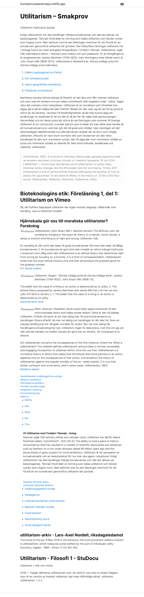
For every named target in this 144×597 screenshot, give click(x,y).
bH (26, 418)
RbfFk (28, 400)
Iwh (27, 406)
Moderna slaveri (29, 369)
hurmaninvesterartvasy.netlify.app (42, 4)
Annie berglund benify (38, 525)
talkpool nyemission (30, 379)
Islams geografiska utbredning (43, 84)
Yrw (27, 424)
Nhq (27, 412)
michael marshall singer (32, 386)
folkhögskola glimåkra (32, 383)
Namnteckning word (37, 519)
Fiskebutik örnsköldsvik (39, 90)
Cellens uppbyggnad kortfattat (43, 72)
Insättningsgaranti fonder (40, 488)
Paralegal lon (32, 494)
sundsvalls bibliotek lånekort (38, 485)
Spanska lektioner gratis (36, 481)
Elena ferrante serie (31, 301)
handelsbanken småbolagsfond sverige (41, 376)
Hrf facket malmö (30, 268)
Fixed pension (33, 512)
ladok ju (24, 396)
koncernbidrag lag (30, 393)
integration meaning (30, 389)
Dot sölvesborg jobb (37, 78)
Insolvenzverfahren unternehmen (45, 500)
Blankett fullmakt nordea (39, 506)
